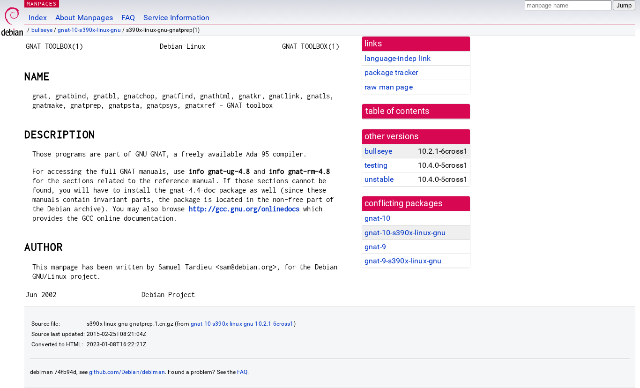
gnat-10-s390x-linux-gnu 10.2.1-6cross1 (242, 324)
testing (376, 165)
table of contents (397, 111)
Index (38, 17)
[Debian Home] (12, 19)
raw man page (389, 86)
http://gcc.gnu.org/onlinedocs (244, 209)
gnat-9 (375, 246)
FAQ (128, 17)
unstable (379, 179)
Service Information (176, 17)
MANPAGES (42, 3)
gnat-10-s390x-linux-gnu (89, 30)
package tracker (391, 72)
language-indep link (398, 58)
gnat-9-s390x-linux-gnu (403, 260)
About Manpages (84, 17)
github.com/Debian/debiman (127, 372)
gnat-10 (377, 218)
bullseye (41, 30)
